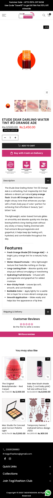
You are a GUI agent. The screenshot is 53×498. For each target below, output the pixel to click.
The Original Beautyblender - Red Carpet (12, 386)
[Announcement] (26, 5)
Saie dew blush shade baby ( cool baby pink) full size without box (38, 386)
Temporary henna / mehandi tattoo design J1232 (38, 428)
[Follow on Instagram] (10, 458)
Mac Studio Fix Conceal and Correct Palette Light (13, 428)
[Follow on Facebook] (5, 458)
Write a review (26, 334)
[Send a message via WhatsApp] (48, 493)
